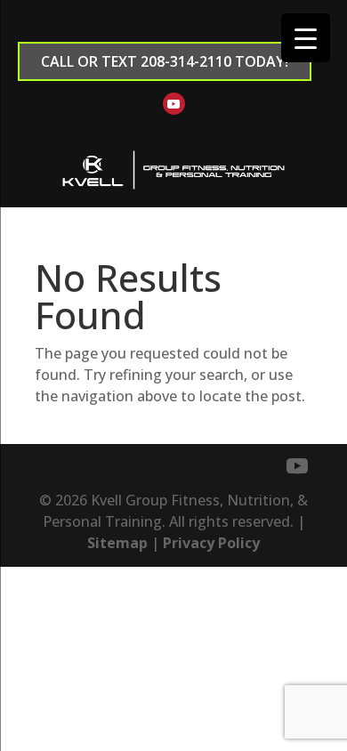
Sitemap (117, 543)
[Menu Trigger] (305, 37)
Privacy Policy (211, 543)
